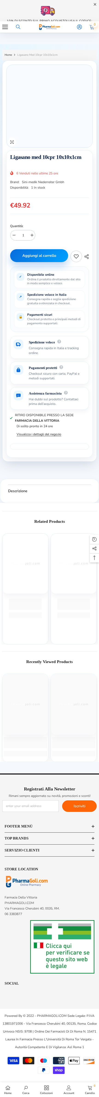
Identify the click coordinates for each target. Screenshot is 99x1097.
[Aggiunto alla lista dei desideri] (76, 256)
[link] (25, 604)
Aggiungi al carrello (39, 255)
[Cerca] (18, 27)
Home (8, 55)
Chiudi (95, 4)
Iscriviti (79, 806)
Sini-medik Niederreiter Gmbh (43, 182)
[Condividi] (85, 256)
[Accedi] (79, 27)
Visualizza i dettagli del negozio (39, 434)
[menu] (5, 27)
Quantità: (16, 226)
